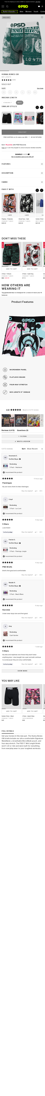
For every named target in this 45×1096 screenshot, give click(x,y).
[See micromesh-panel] (24, 334)
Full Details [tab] (8, 731)
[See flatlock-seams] (25, 348)
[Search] (7, 6)
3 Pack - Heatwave (16, 467)
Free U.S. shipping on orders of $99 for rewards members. (22, 1)
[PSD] (23, 6)
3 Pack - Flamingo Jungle (18, 551)
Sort (24, 449)
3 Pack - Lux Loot (15, 508)
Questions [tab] (22, 431)
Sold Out (22, 132)
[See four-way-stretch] (31, 335)
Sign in (4, 147)
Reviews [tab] (8, 431)
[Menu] (3, 6)
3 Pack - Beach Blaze (16, 594)
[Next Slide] (41, 420)
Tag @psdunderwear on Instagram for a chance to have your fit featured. (22, 294)
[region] (22, 420)
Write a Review (27, 442)
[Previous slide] (37, 107)
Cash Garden (14, 635)
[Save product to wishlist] (42, 17)
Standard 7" (7, 102)
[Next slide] (41, 107)
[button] (22, 80)
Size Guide (40, 88)
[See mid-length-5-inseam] (12, 350)
